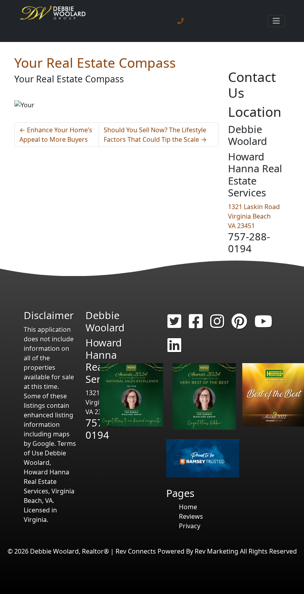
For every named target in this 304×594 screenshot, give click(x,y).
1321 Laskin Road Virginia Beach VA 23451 (254, 216)
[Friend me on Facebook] (196, 324)
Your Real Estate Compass (95, 62)
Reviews (191, 516)
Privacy (189, 526)
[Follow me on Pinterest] (239, 324)
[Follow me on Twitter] (174, 324)
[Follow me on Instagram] (217, 324)
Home (188, 507)
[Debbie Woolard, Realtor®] (53, 21)
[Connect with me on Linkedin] (174, 348)
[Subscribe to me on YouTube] (263, 324)
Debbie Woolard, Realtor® (69, 551)
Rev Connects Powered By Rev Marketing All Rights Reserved (206, 551)
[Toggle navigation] (276, 21)
